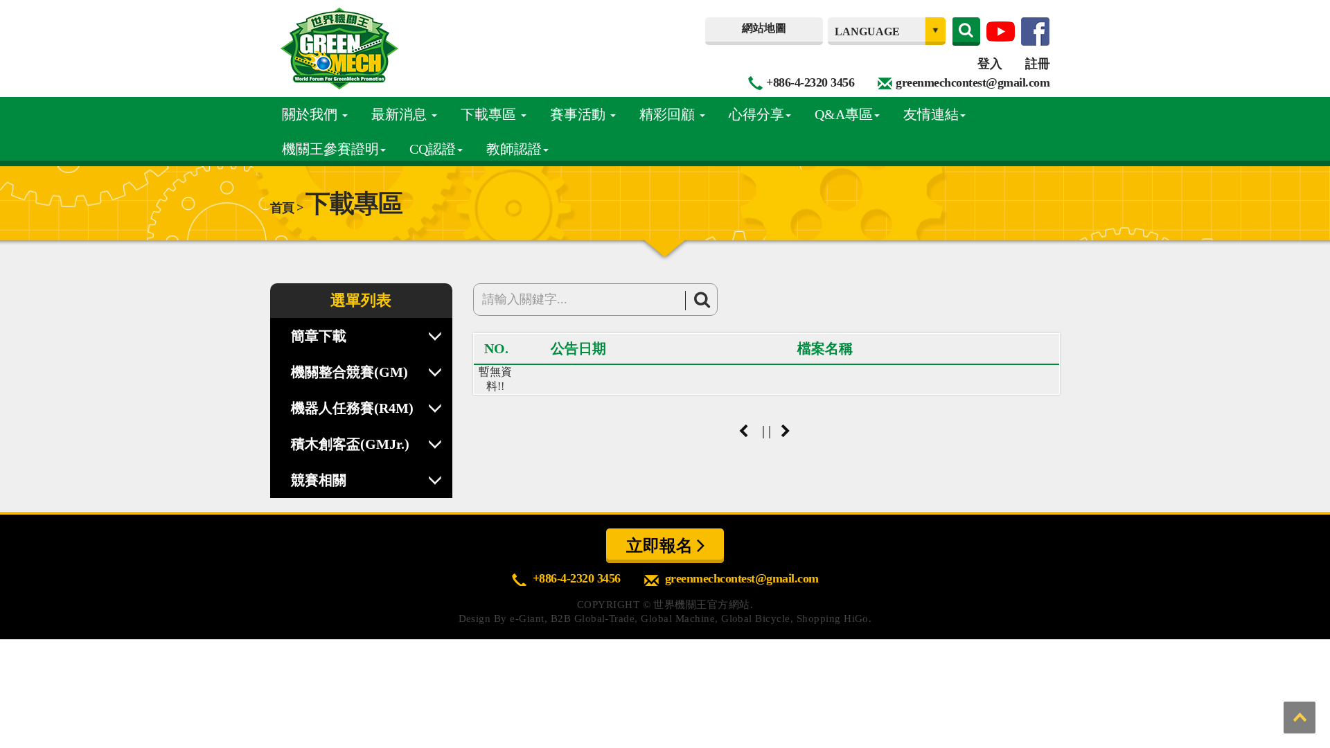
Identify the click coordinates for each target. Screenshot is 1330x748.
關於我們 (311, 114)
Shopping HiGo (833, 618)
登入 (989, 64)
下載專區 (490, 114)
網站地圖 (764, 28)
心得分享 (756, 114)
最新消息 (400, 114)
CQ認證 (432, 149)
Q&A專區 (844, 114)
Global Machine (678, 618)
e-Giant (527, 618)
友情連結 (931, 114)
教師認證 (514, 149)
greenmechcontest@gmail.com (972, 82)
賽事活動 (579, 114)
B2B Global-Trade (593, 618)
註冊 (1037, 64)
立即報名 (661, 546)
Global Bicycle (755, 618)
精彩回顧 (668, 114)
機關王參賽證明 (330, 149)
